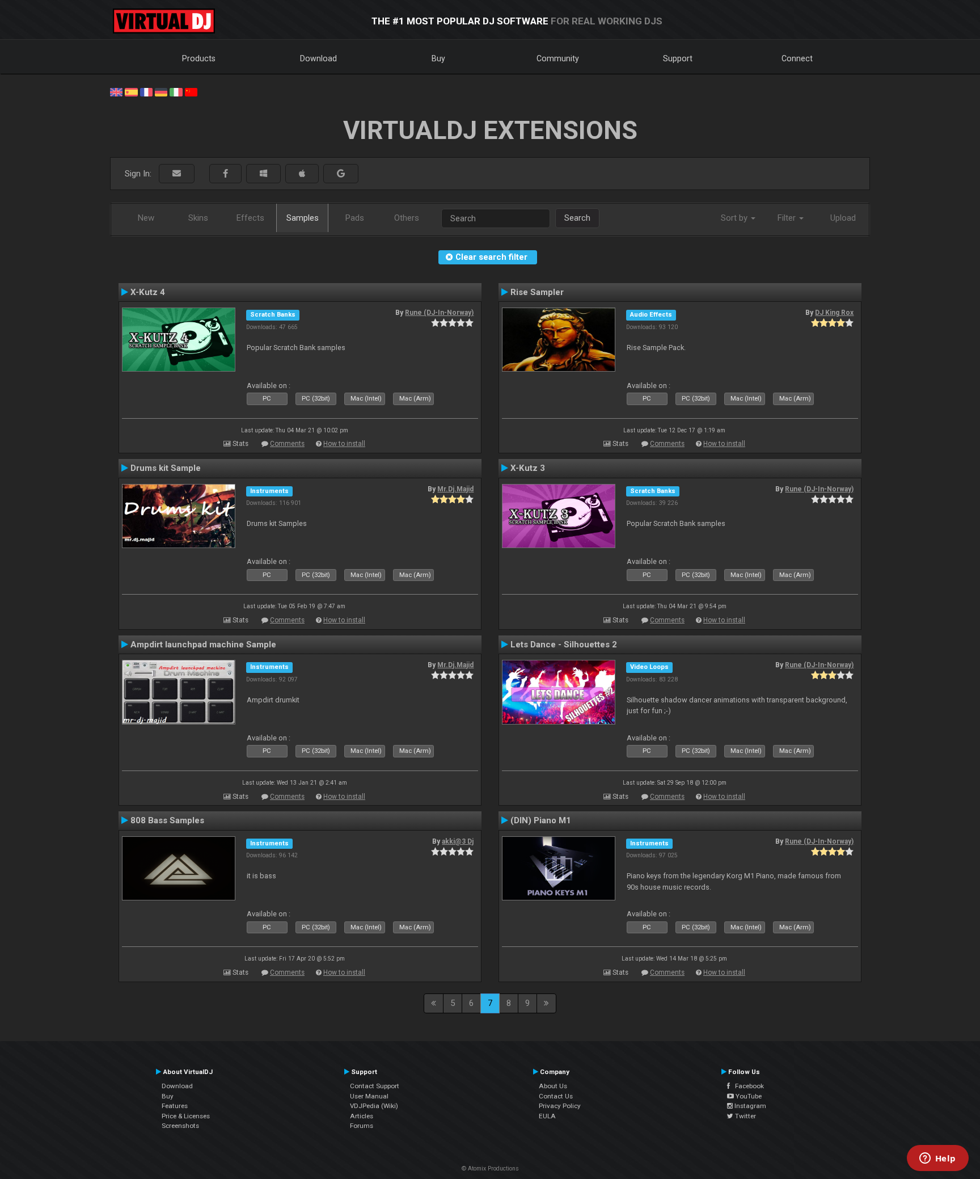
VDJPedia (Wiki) (374, 1106)
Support (677, 58)
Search (577, 218)
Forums (361, 1126)
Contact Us (556, 1096)
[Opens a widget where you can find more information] (937, 1159)
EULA (547, 1116)
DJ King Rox (834, 313)
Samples (302, 218)
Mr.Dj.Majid (455, 489)
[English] (116, 91)
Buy (438, 58)
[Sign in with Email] (177, 174)
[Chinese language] (191, 91)
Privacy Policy (560, 1106)
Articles (361, 1116)
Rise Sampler (537, 292)
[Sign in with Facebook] (225, 174)
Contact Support (374, 1086)
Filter (788, 218)
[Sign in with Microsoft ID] (263, 174)
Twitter (744, 1116)
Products (199, 58)
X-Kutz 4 (147, 292)
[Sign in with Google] (340, 174)
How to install (344, 444)
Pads (354, 218)
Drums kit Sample (165, 468)
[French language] (146, 91)
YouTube (748, 1096)
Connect (797, 58)
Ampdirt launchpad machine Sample (203, 644)
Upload (843, 218)
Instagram (749, 1106)
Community (558, 58)
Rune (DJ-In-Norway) (439, 313)
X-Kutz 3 (527, 468)
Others (406, 218)
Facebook (747, 1086)
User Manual (369, 1096)
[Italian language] (176, 91)
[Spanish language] (131, 91)
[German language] (161, 91)
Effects (250, 218)
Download (318, 58)
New (146, 218)
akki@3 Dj (458, 841)
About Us (553, 1086)
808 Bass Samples (167, 820)
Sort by (735, 218)
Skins (198, 218)
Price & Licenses (186, 1116)
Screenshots (180, 1126)
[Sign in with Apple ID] (302, 174)
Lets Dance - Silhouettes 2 (563, 644)
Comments (287, 444)
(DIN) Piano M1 (540, 820)
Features (175, 1106)
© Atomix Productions (490, 1168)
